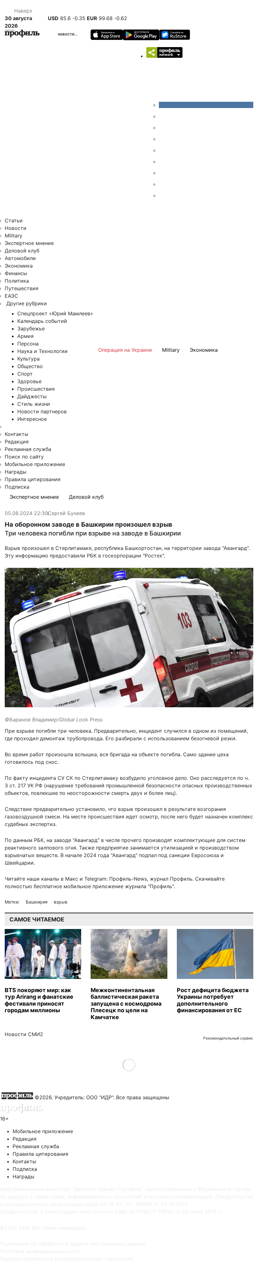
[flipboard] (163, 195)
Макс (71, 879)
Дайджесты (32, 396)
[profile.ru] (163, 184)
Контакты (16, 434)
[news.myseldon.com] (163, 150)
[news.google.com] (163, 161)
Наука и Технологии (42, 351)
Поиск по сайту (24, 457)
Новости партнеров (42, 411)
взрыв (60, 901)
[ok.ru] (163, 116)
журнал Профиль (171, 879)
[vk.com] (206, 105)
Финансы (16, 273)
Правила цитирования (32, 479)
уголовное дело (167, 778)
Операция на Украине (125, 350)
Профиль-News (128, 879)
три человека (74, 731)
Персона (28, 343)
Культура (28, 359)
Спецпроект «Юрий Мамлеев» (55, 313)
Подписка (17, 487)
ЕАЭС (11, 296)
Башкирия (37, 901)
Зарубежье (31, 328)
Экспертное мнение (29, 243)
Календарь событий (42, 321)
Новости (66, 34)
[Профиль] (22, 34)
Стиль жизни (33, 404)
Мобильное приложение (35, 464)
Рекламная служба (28, 449)
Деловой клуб (22, 250)
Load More (129, 1065)
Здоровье (29, 381)
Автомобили (20, 258)
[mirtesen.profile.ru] (163, 139)
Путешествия (21, 288)
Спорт (25, 374)
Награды (15, 472)
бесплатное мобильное (62, 886)
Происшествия (36, 389)
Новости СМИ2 (24, 1034)
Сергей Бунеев (66, 513)
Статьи (14, 220)
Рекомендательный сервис (228, 1038)
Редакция (17, 441)
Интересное (32, 419)
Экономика (19, 266)
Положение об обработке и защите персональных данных (72, 1244)
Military (13, 235)
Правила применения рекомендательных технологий (66, 1259)
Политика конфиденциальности (40, 1251)
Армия (25, 336)
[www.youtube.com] (163, 127)
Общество (30, 366)
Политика (17, 281)
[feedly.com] (163, 173)
